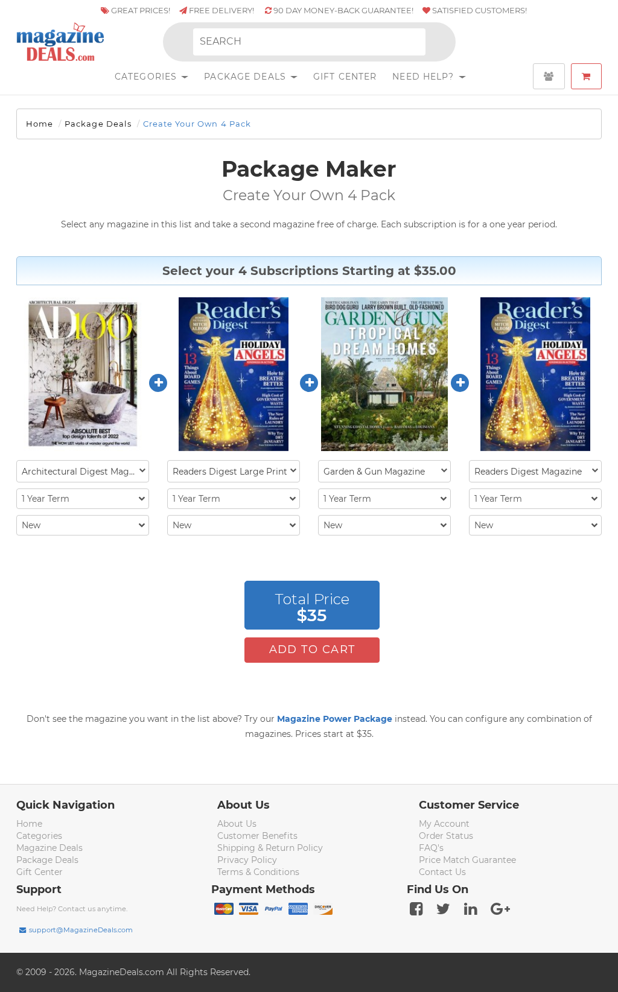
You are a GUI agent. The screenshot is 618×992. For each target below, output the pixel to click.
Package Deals (246, 76)
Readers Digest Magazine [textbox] (528, 471)
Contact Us (442, 872)
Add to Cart (312, 649)
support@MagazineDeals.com (81, 930)
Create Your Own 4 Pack (197, 123)
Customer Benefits (257, 835)
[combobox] (82, 471)
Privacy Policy (247, 860)
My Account (444, 823)
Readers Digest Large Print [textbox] (230, 471)
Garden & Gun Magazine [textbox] (374, 471)
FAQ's (431, 847)
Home (39, 123)
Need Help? (424, 76)
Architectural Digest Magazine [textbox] (85, 471)
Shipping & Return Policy (270, 847)
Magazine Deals (49, 847)
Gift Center (345, 76)
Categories (147, 76)
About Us (236, 823)
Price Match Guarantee (467, 860)
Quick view (84, 375)
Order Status (446, 835)
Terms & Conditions (258, 872)
